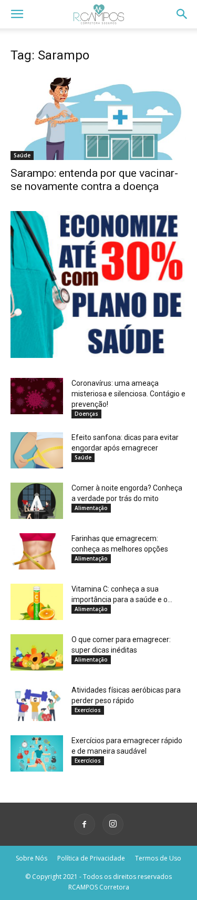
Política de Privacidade (91, 858)
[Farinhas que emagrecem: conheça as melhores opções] (37, 551)
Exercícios (88, 710)
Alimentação (91, 508)
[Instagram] (112, 824)
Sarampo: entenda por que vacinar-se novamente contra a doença (94, 180)
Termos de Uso (158, 858)
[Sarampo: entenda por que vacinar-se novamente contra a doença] (98, 117)
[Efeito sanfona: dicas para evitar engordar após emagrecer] (37, 450)
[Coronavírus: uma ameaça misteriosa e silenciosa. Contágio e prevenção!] (37, 396)
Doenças (86, 413)
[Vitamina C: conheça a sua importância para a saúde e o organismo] (37, 602)
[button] (17, 14)
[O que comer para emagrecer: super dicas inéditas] (37, 652)
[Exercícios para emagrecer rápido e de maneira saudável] (37, 753)
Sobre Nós (31, 858)
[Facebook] (84, 824)
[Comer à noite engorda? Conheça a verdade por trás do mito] (37, 501)
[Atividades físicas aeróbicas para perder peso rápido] (37, 703)
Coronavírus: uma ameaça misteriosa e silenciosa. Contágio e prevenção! (128, 393)
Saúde (22, 155)
